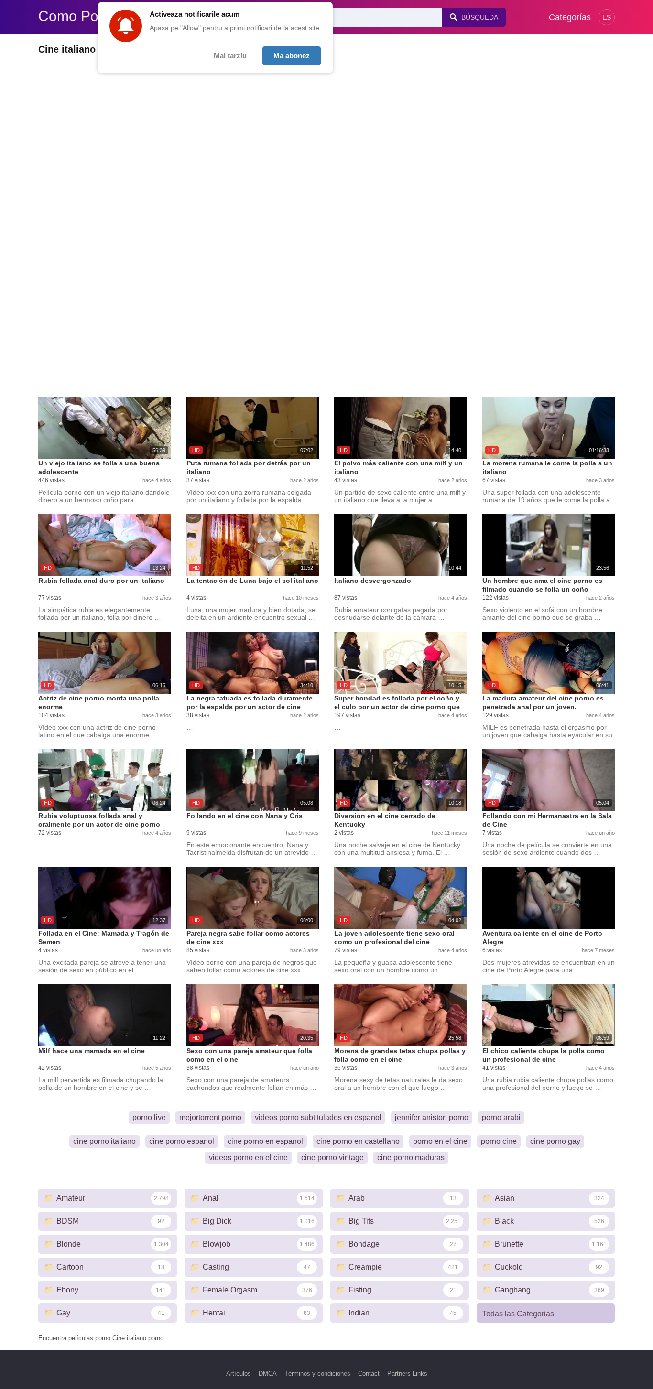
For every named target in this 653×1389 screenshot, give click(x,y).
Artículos (238, 1373)
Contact (369, 1373)
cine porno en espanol (265, 1141)
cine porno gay (555, 1141)
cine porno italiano (104, 1141)
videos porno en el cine (248, 1157)
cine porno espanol (181, 1141)
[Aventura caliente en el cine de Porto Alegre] (548, 898)
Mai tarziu (230, 56)
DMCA (268, 1373)
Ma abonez (291, 56)
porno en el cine (440, 1141)
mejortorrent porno (210, 1117)
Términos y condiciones (317, 1373)
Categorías (570, 17)
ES (606, 17)
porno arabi (501, 1117)
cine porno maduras (411, 1157)
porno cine (499, 1141)
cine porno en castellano (358, 1141)
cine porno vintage (332, 1157)
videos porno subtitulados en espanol (318, 1117)
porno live (149, 1117)
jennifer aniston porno (431, 1117)
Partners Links (407, 1373)
